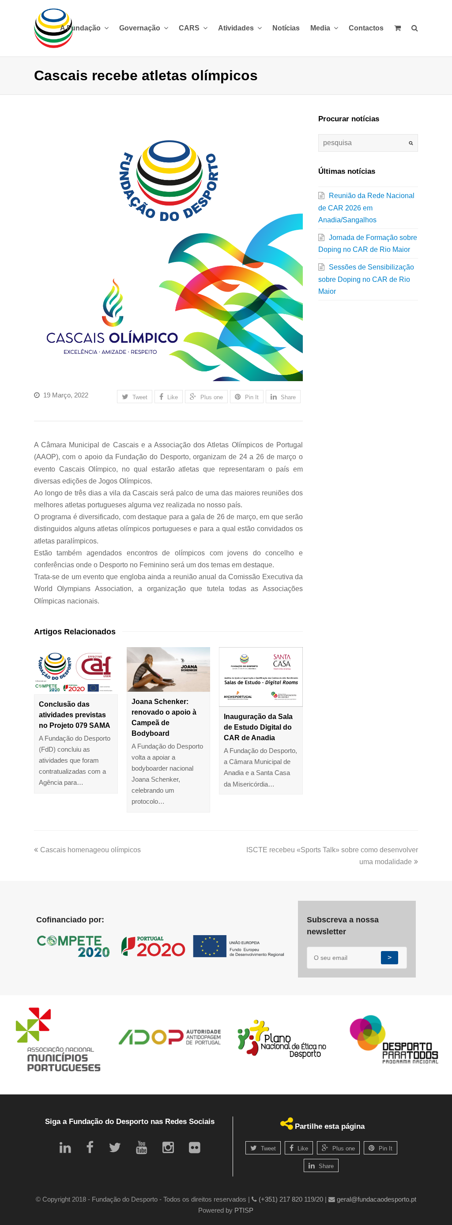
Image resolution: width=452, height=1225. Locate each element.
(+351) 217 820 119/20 (291, 1199)
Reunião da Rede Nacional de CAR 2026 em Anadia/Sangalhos (366, 207)
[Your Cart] (397, 28)
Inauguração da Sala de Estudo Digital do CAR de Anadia (258, 727)
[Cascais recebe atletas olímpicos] (168, 246)
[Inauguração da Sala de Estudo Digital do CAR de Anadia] (261, 677)
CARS (190, 28)
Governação (140, 28)
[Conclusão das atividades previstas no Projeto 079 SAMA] (76, 670)
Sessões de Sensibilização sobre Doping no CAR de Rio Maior (366, 279)
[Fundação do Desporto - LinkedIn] (65, 1147)
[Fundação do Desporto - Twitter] (115, 1147)
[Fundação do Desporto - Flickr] (194, 1147)
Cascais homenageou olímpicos (90, 850)
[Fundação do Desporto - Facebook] (90, 1147)
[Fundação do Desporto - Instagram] (168, 1147)
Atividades (237, 28)
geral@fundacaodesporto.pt (376, 1199)
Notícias (286, 28)
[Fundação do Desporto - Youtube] (141, 1147)
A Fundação (81, 28)
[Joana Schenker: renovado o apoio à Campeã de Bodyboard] (169, 669)
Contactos (366, 28)
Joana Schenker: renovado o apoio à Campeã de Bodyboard (164, 717)
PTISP (243, 1210)
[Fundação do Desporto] (53, 28)
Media (321, 28)
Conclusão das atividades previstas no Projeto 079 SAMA (74, 715)
